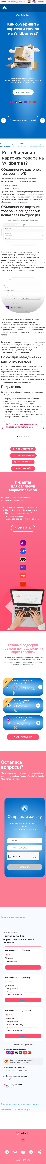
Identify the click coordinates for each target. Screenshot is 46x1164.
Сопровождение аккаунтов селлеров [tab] (20, 1104)
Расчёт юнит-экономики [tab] (13, 917)
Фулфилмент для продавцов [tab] (15, 1109)
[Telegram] (7, 1152)
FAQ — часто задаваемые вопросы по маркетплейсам (21, 425)
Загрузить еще (23, 737)
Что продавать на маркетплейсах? (23, 120)
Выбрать (23, 967)
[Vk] (15, 1152)
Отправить (25, 867)
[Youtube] (23, 1152)
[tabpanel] (23, 1010)
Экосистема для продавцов (9, 144)
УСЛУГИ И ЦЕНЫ (23, 92)
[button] (3, 120)
